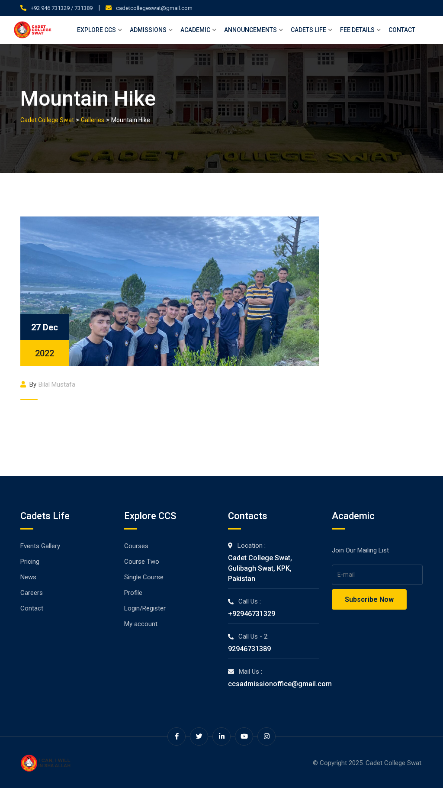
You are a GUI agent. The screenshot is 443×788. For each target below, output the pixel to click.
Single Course (144, 577)
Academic (195, 29)
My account (140, 624)
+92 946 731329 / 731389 (62, 8)
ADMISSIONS (148, 29)
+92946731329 (251, 614)
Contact (401, 29)
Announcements (250, 29)
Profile (133, 593)
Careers (31, 593)
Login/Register (145, 608)
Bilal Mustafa (57, 384)
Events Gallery (40, 546)
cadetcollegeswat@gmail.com (154, 8)
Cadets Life (308, 29)
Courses (136, 546)
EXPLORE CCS (96, 29)
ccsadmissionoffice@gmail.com (280, 684)
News (28, 577)
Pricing (29, 561)
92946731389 (249, 649)
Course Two (141, 561)
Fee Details (357, 29)
